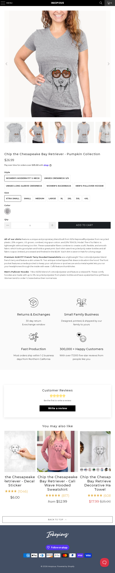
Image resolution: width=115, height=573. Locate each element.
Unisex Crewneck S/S (56, 178)
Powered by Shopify (65, 566)
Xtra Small (12, 198)
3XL (78, 198)
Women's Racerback (59, 186)
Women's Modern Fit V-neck (23, 178)
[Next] (108, 64)
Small (27, 198)
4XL (86, 198)
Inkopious (52, 566)
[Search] (101, 3)
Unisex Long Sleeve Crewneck (24, 186)
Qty (6, 219)
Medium (39, 198)
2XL (69, 198)
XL (61, 198)
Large (52, 198)
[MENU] (1, 3)
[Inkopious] (57, 3)
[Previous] (6, 64)
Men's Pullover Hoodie (90, 186)
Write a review (57, 408)
